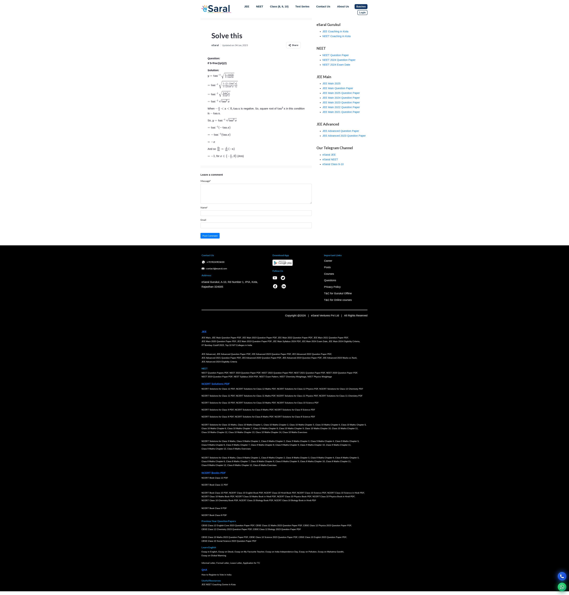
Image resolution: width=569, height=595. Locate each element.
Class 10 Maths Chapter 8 (265, 428)
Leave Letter (236, 563)
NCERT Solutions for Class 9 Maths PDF (254, 410)
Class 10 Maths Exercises (295, 432)
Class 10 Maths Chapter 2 (276, 425)
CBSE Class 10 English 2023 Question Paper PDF (322, 537)
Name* (204, 207)
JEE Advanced (208, 354)
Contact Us (323, 6)
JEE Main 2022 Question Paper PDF (295, 337)
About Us (343, 6)
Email (203, 219)
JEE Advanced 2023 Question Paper (344, 135)
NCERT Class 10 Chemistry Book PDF (220, 500)
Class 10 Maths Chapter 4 (327, 425)
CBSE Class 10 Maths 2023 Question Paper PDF (225, 537)
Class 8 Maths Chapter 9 (287, 461)
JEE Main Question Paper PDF (226, 337)
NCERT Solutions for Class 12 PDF (218, 389)
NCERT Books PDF (214, 472)
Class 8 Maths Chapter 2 (273, 457)
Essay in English (209, 552)
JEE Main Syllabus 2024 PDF (287, 341)
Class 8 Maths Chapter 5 (347, 457)
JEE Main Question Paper (337, 88)
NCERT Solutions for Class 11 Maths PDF (255, 396)
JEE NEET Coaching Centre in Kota (219, 584)
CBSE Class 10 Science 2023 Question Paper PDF (273, 537)
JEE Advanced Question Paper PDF (234, 354)
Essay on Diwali (226, 552)
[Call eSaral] (562, 576)
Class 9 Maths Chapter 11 (338, 445)
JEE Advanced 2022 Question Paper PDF (311, 354)
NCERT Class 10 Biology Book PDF (256, 500)
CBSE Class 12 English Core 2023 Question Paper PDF (228, 525)
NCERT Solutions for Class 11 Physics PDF (297, 396)
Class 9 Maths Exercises (239, 449)
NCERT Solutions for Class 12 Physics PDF (297, 389)
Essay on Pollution (308, 552)
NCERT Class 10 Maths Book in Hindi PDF (255, 496)
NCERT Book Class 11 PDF (215, 485)
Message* (205, 180)
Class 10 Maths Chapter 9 (291, 428)
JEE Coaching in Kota (335, 31)
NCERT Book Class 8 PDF (214, 515)
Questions (330, 280)
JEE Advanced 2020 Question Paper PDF (261, 358)
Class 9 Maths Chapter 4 (322, 441)
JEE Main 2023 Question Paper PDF (259, 337)
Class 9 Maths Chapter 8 (262, 445)
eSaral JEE (329, 154)
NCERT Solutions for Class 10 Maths (219, 425)
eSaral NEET (330, 159)
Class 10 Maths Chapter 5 (353, 425)
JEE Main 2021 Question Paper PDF (331, 337)
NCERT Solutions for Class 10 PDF (218, 403)
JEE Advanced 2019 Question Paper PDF (302, 358)
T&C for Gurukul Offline (338, 293)
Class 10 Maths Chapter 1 (250, 425)
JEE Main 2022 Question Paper (341, 107)
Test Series (302, 6)
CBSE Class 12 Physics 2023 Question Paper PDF (327, 525)
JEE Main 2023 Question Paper (341, 102)
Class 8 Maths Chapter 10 (312, 461)
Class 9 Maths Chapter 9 (287, 445)
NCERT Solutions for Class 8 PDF (218, 417)
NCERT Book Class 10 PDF (215, 493)
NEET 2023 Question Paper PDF (245, 373)
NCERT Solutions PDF (216, 383)
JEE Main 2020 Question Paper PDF (219, 341)
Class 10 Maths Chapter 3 (302, 425)
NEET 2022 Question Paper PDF (277, 373)
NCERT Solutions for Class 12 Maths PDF (256, 389)
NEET (259, 6)
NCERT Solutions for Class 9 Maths (218, 441)
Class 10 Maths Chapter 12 (214, 432)
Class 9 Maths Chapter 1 (248, 441)
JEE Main (206, 337)
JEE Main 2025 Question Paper (341, 93)
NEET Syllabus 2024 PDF (246, 377)
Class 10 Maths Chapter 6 (214, 428)
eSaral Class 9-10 (333, 164)
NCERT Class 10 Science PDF (311, 493)
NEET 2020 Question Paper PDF (341, 373)
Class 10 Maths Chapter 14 (268, 432)
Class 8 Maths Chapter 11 (338, 461)
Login (362, 12)
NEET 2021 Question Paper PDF (309, 373)
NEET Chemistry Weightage (293, 377)
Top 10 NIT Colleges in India (238, 345)
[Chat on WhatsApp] (562, 587)
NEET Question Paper (335, 55)
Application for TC (251, 563)
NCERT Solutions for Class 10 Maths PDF (256, 403)
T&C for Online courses (338, 299)
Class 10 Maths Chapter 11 (345, 428)
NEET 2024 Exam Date (336, 64)
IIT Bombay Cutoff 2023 (213, 345)
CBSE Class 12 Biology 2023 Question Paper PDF (277, 529)
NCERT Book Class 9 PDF (214, 508)
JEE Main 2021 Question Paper (341, 112)
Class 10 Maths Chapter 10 (318, 428)
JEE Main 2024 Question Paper (341, 97)
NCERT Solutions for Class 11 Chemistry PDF (341, 396)
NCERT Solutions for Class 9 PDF (218, 410)
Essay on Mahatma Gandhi (331, 552)
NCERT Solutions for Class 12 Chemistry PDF (341, 389)
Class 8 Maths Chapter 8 (262, 461)
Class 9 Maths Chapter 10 (312, 445)
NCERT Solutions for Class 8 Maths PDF (254, 417)
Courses (329, 273)
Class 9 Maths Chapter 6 (213, 445)
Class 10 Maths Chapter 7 (239, 428)
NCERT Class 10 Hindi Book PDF (280, 493)
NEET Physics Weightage (319, 377)
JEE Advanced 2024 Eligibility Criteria (219, 361)
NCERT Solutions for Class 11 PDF (218, 396)
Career (328, 260)
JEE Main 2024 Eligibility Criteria (344, 341)
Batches (361, 6)
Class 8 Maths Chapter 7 (238, 461)
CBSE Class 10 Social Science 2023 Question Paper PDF (229, 541)
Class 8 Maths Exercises (265, 465)
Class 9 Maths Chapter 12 (214, 449)
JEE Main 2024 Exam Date (314, 341)
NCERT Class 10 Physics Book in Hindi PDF (333, 496)
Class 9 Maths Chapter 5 (347, 441)
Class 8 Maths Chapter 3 (297, 457)
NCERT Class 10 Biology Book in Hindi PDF (295, 500)
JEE (246, 6)
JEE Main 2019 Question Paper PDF (254, 341)
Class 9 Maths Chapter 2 (273, 441)
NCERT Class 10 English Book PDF (246, 493)
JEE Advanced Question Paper (340, 131)
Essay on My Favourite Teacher (249, 552)
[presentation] (221, 75)
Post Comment (210, 235)
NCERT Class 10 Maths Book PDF (218, 496)
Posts (327, 267)
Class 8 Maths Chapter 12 (214, 465)
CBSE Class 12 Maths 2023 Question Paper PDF (279, 525)
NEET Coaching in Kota (336, 36)
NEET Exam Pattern (269, 377)
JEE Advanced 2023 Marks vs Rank (340, 358)
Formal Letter (222, 563)
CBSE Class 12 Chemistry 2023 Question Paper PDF (227, 529)
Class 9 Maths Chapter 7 (238, 445)
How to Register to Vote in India (216, 575)
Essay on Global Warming (214, 556)
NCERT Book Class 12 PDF (215, 478)
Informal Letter (208, 563)
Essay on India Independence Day (282, 552)
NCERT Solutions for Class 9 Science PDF (295, 410)
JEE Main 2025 (331, 83)
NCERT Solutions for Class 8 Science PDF (295, 417)
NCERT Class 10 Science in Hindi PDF (345, 493)
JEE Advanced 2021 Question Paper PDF (221, 358)
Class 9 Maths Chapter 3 (297, 441)
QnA (204, 569)
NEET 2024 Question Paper (338, 59)
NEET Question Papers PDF (215, 373)
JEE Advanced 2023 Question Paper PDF (271, 354)
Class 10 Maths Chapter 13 (241, 432)
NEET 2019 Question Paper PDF (217, 377)
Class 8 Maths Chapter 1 (248, 457)
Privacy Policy (332, 286)
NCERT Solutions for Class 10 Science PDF (298, 403)
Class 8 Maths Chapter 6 (213, 461)
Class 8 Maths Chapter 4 (322, 457)
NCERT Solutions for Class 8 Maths (218, 457)
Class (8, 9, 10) (279, 6)
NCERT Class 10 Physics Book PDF (294, 496)
